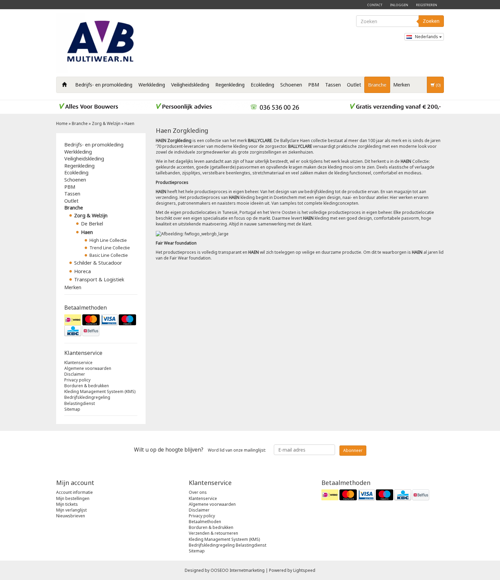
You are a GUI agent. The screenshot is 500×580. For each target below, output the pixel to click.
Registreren (426, 5)
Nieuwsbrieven (70, 516)
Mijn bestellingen (72, 498)
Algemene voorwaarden (87, 368)
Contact (374, 5)
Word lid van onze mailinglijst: (200, 449)
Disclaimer (74, 374)
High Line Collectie (108, 240)
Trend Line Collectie (109, 248)
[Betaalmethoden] (100, 325)
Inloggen (399, 5)
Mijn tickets (67, 504)
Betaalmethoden (205, 521)
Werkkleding (151, 84)
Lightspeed (304, 570)
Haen (129, 123)
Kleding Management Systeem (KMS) (99, 391)
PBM (313, 84)
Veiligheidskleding (190, 84)
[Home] (64, 85)
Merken (401, 84)
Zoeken (431, 21)
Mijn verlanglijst (71, 510)
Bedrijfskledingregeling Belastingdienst (87, 400)
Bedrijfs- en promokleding (103, 84)
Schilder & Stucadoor (98, 263)
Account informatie (74, 492)
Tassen (333, 84)
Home (62, 123)
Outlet (354, 84)
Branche (377, 84)
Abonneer (353, 450)
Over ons (198, 492)
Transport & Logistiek (99, 279)
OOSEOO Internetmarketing (238, 570)
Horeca (82, 271)
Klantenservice (78, 362)
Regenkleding (230, 84)
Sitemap (72, 409)
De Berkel (92, 223)
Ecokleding (262, 84)
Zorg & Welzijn (106, 123)
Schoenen (291, 84)
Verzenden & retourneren (213, 533)
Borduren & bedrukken (86, 386)
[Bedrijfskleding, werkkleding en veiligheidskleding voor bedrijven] (102, 43)
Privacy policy (77, 380)
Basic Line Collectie (108, 255)
